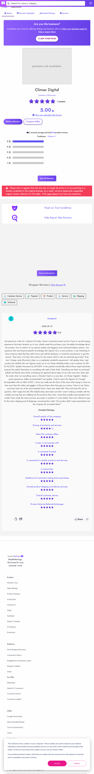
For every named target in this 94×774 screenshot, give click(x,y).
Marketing (11, 683)
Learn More (52, 193)
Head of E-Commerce (15, 688)
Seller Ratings (12, 588)
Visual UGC (11, 605)
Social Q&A (11, 599)
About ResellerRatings (15, 722)
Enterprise (11, 632)
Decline (77, 763)
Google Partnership (14, 716)
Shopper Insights (13, 666)
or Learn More (49, 31)
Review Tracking (13, 621)
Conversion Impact (14, 655)
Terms (9, 733)
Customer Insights (14, 699)
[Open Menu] (90, 3)
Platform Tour (12, 583)
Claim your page (47, 38)
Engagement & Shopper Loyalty (19, 661)
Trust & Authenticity (15, 727)
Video (9, 610)
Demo (9, 671)
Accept (57, 763)
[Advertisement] (47, 250)
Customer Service (14, 694)
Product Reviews (13, 594)
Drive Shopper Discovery (16, 649)
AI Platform (11, 627)
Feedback (10, 616)
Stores (4, 7)
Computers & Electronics (47, 95)
